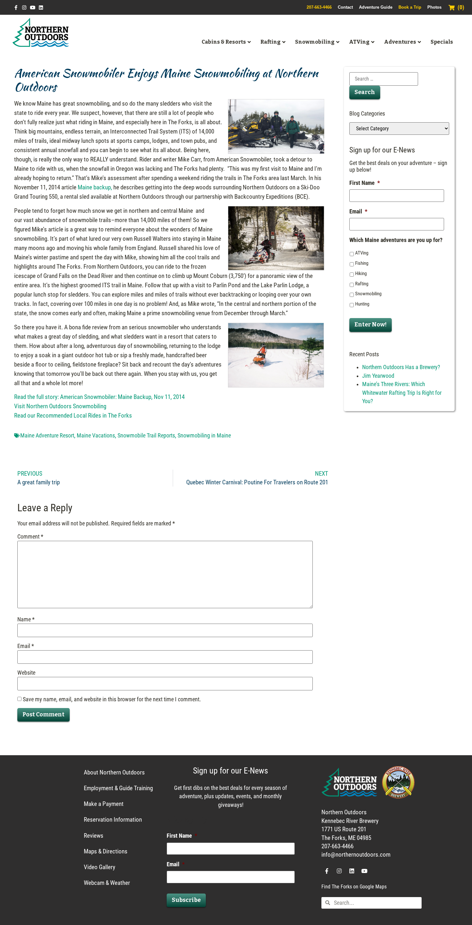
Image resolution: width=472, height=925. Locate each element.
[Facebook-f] (16, 7)
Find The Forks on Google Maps (354, 887)
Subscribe (186, 900)
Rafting (361, 284)
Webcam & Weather (107, 882)
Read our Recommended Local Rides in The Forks (73, 415)
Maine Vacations (96, 435)
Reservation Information (113, 819)
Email (25, 646)
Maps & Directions (105, 851)
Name (26, 620)
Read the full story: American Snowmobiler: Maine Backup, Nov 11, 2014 (99, 397)
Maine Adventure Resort (47, 435)
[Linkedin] (41, 7)
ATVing (361, 253)
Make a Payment (104, 804)
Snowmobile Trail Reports (146, 435)
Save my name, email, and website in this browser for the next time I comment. (112, 700)
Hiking (361, 273)
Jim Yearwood (378, 376)
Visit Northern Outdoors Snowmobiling (60, 406)
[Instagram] (24, 7)
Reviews (93, 835)
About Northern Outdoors (114, 772)
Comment (30, 537)
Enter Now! (370, 324)
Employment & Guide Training (118, 788)
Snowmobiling (368, 294)
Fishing (361, 263)
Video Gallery (99, 867)
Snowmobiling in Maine (204, 435)
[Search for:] (383, 79)
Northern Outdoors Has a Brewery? (401, 367)
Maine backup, (95, 187)
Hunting (362, 304)
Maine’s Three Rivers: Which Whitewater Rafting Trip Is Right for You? (401, 392)
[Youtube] (32, 7)
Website (26, 673)
